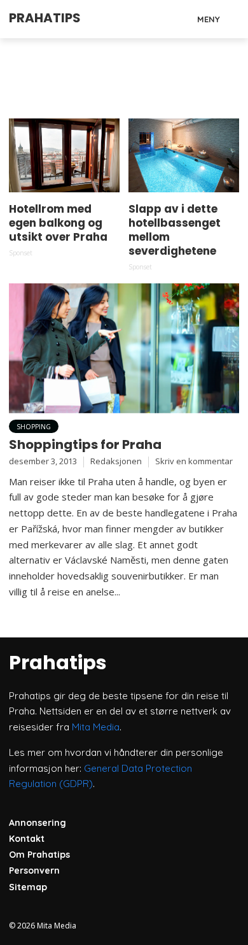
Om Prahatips (39, 854)
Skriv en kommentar (194, 461)
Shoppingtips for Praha (85, 444)
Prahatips (45, 18)
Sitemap (28, 887)
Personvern (34, 870)
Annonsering (37, 822)
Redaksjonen (116, 461)
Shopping (34, 426)
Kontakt (27, 838)
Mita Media (96, 727)
